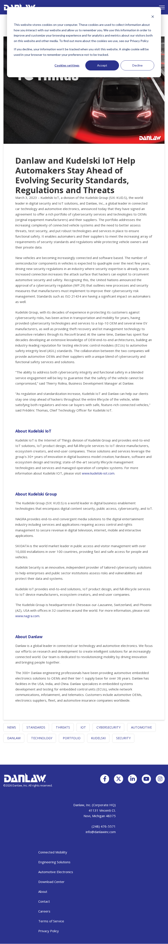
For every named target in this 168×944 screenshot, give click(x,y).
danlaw (14, 738)
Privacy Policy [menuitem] (48, 931)
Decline (137, 65)
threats (63, 727)
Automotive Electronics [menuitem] (55, 872)
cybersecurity (108, 727)
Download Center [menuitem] (51, 881)
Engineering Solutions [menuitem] (54, 862)
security (123, 738)
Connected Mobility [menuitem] (52, 852)
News (11, 727)
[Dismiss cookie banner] (152, 16)
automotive (141, 727)
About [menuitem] (42, 891)
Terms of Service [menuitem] (51, 921)
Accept (102, 65)
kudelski (98, 738)
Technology (41, 738)
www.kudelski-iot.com (98, 473)
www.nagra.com (27, 616)
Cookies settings (66, 65)
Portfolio (71, 738)
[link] (19, 7)
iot (83, 727)
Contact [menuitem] (44, 901)
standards (35, 727)
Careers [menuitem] (44, 911)
